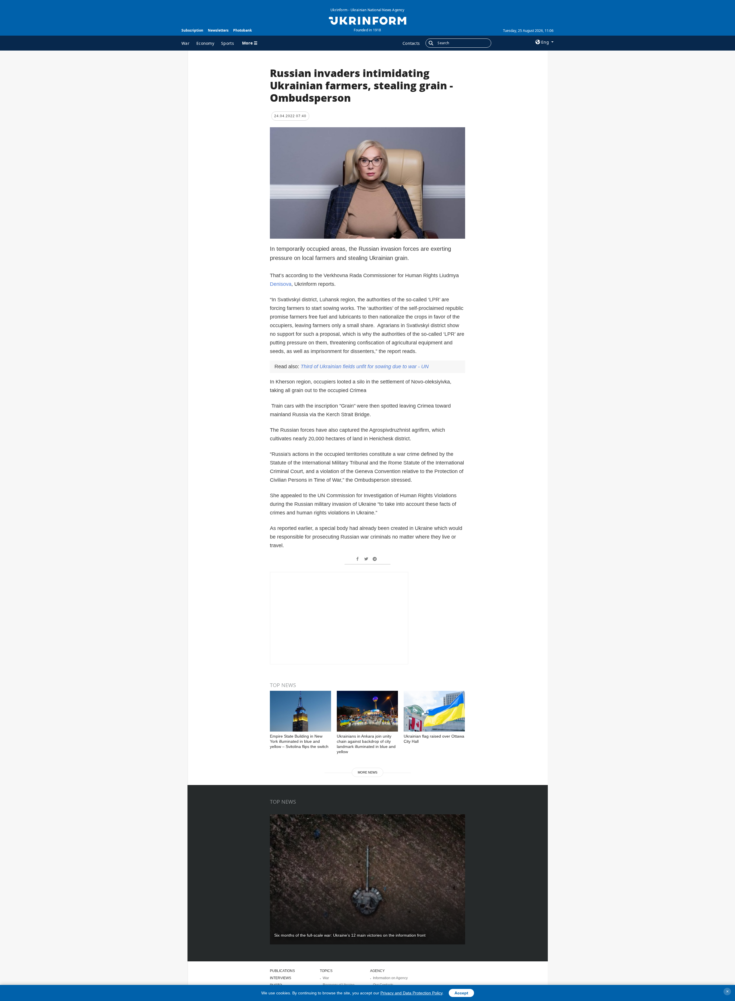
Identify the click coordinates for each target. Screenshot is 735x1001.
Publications (282, 971)
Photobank (242, 30)
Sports (227, 43)
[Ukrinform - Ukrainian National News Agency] (367, 20)
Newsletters (218, 30)
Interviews (280, 978)
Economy (205, 43)
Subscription (192, 30)
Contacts (411, 43)
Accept (461, 993)
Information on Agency (390, 978)
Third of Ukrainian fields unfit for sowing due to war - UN (365, 366)
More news (367, 772)
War (185, 43)
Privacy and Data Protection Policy (411, 993)
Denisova (280, 284)
